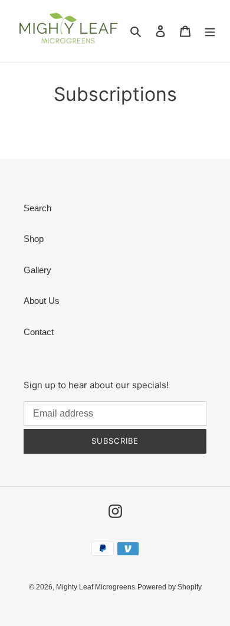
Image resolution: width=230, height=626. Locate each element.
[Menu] (210, 31)
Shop (34, 239)
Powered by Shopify (169, 587)
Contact (39, 332)
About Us (42, 301)
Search (37, 208)
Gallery (37, 270)
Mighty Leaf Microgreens (95, 587)
